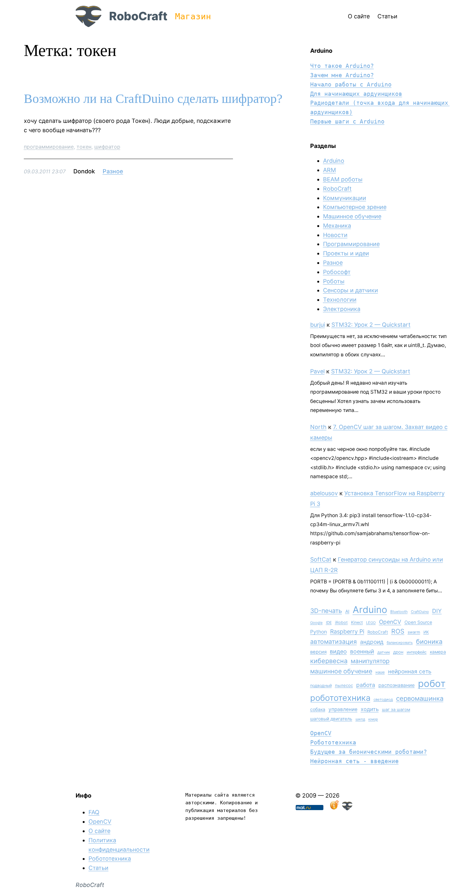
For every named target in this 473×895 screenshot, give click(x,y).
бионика (429, 641)
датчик (383, 652)
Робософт (337, 272)
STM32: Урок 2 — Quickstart (371, 324)
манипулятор (370, 661)
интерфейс (417, 652)
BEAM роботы (343, 179)
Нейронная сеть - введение (354, 761)
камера (438, 651)
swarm (414, 632)
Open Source (418, 622)
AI (347, 611)
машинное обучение (341, 671)
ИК (426, 632)
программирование (49, 146)
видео (338, 651)
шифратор (107, 146)
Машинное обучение (352, 216)
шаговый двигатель (331, 718)
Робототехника (333, 742)
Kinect (357, 622)
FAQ (93, 812)
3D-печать (326, 611)
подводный (321, 685)
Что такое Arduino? (342, 65)
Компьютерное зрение (354, 207)
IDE (329, 622)
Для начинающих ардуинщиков (356, 93)
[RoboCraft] (347, 808)
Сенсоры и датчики (350, 290)
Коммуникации (344, 198)
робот (432, 683)
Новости (335, 235)
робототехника (340, 698)
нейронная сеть (409, 671)
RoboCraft (138, 16)
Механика (337, 225)
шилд (360, 719)
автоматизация (333, 641)
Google (316, 622)
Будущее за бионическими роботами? (368, 751)
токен (84, 146)
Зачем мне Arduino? (342, 75)
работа (365, 684)
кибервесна (329, 661)
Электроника (341, 309)
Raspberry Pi (347, 631)
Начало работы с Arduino (351, 84)
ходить (370, 709)
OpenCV (390, 621)
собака (317, 709)
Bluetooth (399, 611)
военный (362, 651)
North (318, 427)
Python (318, 632)
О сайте (99, 830)
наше (380, 672)
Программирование (351, 244)
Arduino (333, 160)
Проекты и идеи (346, 253)
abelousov (324, 493)
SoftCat (320, 559)
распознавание (396, 685)
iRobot (341, 622)
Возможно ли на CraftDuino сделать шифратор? (153, 99)
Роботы (334, 281)
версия (318, 652)
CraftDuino (420, 611)
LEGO (371, 622)
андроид (372, 641)
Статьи (98, 867)
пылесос (344, 685)
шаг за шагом (396, 709)
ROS (397, 631)
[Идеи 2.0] (334, 808)
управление (343, 709)
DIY (437, 610)
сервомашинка (419, 698)
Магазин (193, 16)
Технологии (340, 299)
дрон (398, 651)
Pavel (317, 371)
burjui (317, 324)
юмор (373, 719)
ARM (329, 170)
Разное (113, 171)
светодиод (383, 699)
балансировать (400, 642)
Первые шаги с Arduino (347, 121)
